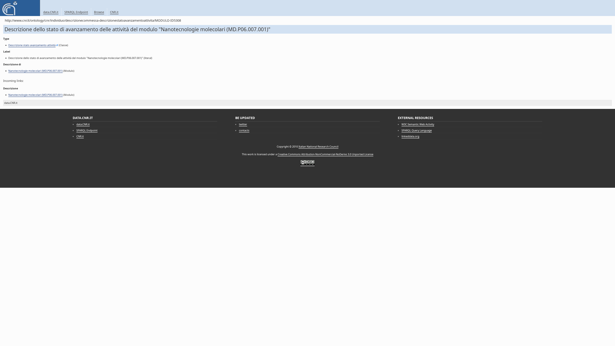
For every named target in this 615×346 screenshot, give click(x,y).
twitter (243, 124)
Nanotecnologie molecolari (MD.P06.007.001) (35, 71)
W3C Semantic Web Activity (418, 124)
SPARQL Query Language (417, 130)
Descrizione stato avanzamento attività (32, 45)
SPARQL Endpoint (76, 12)
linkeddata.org (410, 136)
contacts (244, 130)
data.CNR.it (50, 12)
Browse (99, 12)
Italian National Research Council (318, 146)
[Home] (20, 8)
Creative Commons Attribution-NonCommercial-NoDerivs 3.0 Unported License (325, 154)
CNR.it (114, 12)
